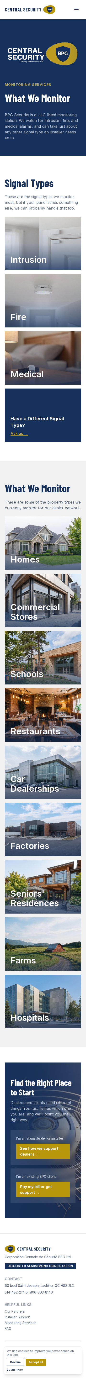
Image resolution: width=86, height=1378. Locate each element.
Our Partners (15, 1311)
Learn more (15, 1369)
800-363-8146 (41, 1292)
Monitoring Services (20, 1323)
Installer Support (17, 1317)
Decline (15, 1362)
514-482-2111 (15, 1292)
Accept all (36, 1362)
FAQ (8, 1328)
